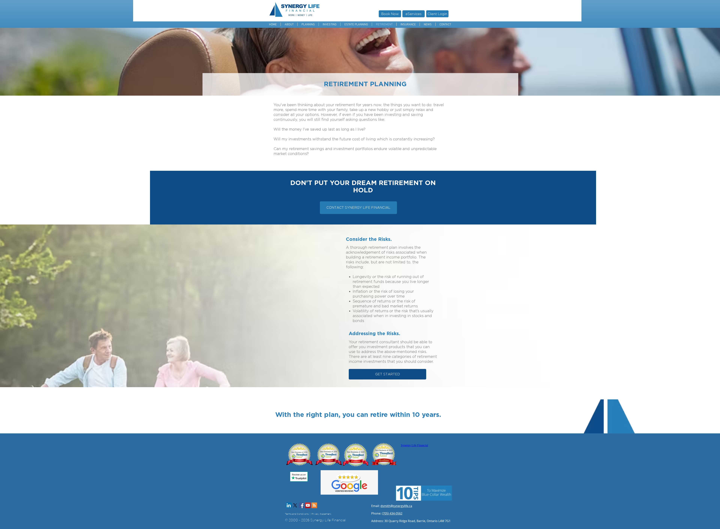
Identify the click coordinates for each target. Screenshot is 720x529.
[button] (308, 24)
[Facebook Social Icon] (301, 505)
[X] (295, 505)
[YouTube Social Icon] (308, 505)
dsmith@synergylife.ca (396, 506)
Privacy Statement (324, 514)
